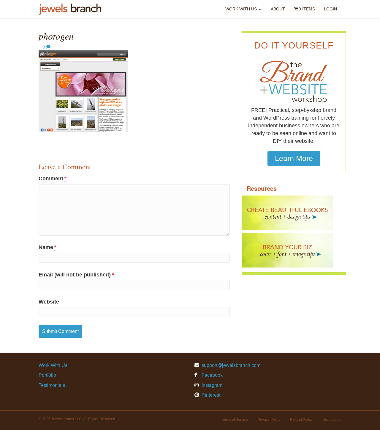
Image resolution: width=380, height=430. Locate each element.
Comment (52, 179)
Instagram (211, 385)
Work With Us (241, 9)
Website (49, 302)
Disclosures (331, 420)
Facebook (211, 375)
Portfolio (47, 375)
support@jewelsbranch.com (231, 365)
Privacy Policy (269, 420)
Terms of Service (234, 420)
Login (330, 9)
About (278, 9)
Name (47, 247)
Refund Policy (301, 420)
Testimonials (52, 385)
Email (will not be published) (76, 275)
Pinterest (210, 395)
